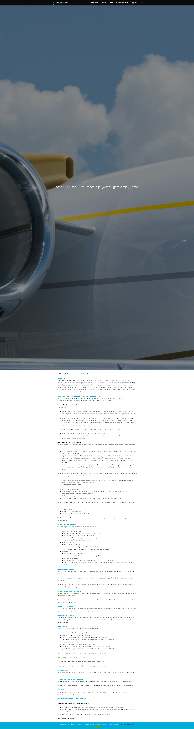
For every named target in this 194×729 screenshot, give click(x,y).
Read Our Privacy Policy (127, 724)
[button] (99, 2)
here (83, 657)
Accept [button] (97, 726)
